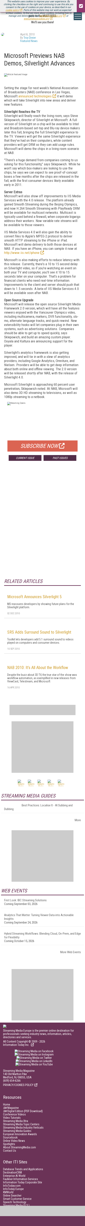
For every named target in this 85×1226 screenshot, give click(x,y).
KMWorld (8, 1192)
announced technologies (35, 96)
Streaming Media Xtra (15, 1121)
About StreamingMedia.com (19, 1147)
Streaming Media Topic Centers (21, 1124)
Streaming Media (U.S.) (16, 1205)
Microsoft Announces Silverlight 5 (34, 596)
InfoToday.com (12, 1185)
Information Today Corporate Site (22, 1182)
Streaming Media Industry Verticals (23, 1127)
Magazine (11, 1107)
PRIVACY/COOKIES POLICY (18, 1085)
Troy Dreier (30, 37)
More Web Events (70, 952)
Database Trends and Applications (23, 1169)
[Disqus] (42, 524)
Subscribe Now (39, 446)
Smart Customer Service (17, 1198)
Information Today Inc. (16, 1044)
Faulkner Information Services (20, 1179)
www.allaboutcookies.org (36, 18)
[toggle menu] (78, 16)
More (78, 820)
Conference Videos (14, 1114)
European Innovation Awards (20, 1134)
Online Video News (14, 1140)
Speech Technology (14, 1202)
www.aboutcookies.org (50, 15)
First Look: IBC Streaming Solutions (25, 900)
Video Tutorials (12, 1117)
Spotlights (9, 1144)
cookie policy (12, 10)
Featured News (29, 41)
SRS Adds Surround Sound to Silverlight (39, 632)
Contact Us (9, 1150)
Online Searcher (12, 1195)
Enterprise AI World (14, 1175)
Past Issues (60, 458)
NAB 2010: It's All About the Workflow (37, 667)
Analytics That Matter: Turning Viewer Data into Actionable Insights (39, 917)
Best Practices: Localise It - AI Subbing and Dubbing (38, 807)
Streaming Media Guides (17, 1131)
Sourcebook (10, 1137)
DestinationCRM (12, 1172)
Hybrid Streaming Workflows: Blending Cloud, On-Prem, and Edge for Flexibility (42, 935)
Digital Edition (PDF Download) (23, 1111)
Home (6, 1104)
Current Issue (25, 458)
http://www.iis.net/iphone (21, 253)
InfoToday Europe (13, 1189)
